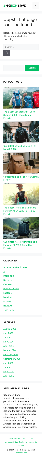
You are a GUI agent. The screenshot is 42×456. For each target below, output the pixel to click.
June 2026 (8, 337)
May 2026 (8, 341)
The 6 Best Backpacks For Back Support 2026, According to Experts (19, 114)
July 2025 (8, 363)
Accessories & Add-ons (15, 267)
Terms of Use (27, 438)
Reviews (7, 305)
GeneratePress (21, 452)
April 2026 (8, 346)
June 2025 (8, 367)
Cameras (7, 284)
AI (4, 271)
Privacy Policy (14, 438)
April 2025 (8, 376)
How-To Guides (11, 288)
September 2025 (11, 359)
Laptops (7, 293)
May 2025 (8, 371)
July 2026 (8, 333)
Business (7, 280)
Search (32, 67)
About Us (33, 442)
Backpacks (8, 276)
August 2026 (9, 329)
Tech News (8, 310)
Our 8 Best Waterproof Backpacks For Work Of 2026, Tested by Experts (20, 245)
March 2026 (9, 350)
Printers (7, 301)
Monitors (7, 297)
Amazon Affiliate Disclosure (16, 442)
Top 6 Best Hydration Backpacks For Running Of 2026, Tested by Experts (19, 210)
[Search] (6, 53)
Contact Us (21, 446)
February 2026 (10, 354)
